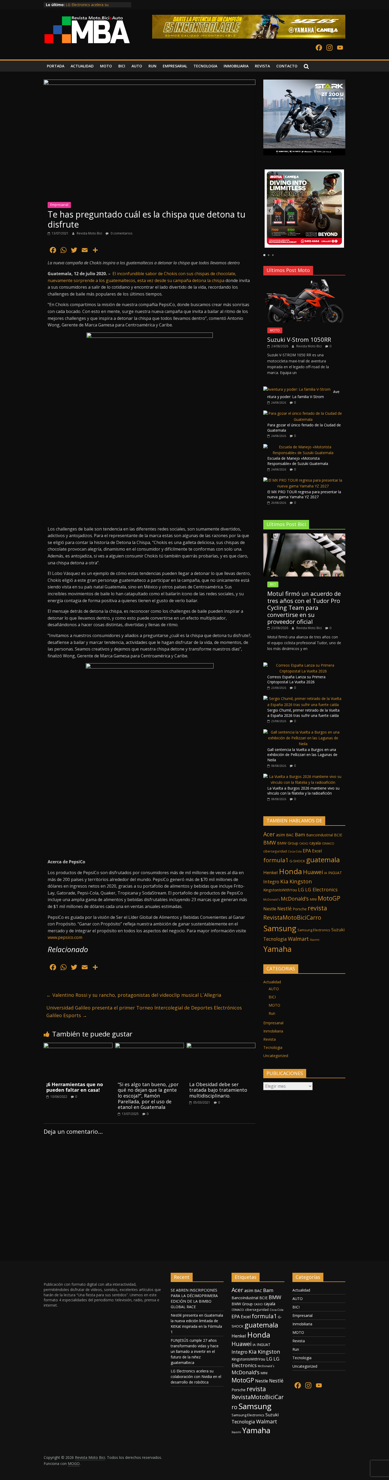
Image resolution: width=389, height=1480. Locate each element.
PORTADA (55, 65)
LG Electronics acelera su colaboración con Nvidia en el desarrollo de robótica (196, 1376)
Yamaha (277, 949)
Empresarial (59, 204)
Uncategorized (275, 1055)
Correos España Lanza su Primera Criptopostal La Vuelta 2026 (296, 679)
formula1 (275, 860)
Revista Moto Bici (90, 233)
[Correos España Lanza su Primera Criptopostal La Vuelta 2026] (303, 665)
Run (272, 1013)
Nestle (269, 909)
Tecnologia (275, 939)
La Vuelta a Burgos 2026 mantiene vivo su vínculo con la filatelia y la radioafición (303, 791)
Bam (300, 834)
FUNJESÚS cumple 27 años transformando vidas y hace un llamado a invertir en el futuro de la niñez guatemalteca (195, 1351)
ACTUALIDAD (82, 65)
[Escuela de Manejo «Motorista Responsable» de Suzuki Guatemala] (303, 446)
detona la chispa (208, 280)
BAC (290, 834)
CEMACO (328, 843)
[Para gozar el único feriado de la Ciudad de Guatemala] (303, 413)
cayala (315, 843)
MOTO (106, 65)
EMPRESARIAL (175, 65)
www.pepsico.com (65, 937)
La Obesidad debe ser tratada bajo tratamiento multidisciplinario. (218, 1090)
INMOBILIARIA (236, 65)
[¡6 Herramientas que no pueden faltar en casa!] (78, 1046)
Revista (269, 1039)
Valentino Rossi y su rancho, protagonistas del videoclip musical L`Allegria (133, 995)
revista (317, 908)
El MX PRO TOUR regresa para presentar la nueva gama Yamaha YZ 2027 (304, 494)
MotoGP (329, 898)
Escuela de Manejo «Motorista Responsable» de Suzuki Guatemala (297, 461)
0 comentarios (121, 233)
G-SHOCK (297, 861)
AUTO (137, 65)
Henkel (270, 872)
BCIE (338, 834)
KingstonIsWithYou (280, 889)
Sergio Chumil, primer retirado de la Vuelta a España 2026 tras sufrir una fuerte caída (303, 713)
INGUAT (335, 872)
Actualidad (272, 981)
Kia (284, 881)
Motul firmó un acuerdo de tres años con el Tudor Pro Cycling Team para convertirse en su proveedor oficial (304, 607)
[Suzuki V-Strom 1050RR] (304, 282)
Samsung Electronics (313, 930)
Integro (271, 881)
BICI (121, 65)
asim (280, 835)
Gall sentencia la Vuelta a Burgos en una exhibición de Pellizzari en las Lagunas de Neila (302, 754)
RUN (152, 65)
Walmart (298, 938)
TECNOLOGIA (205, 65)
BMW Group (287, 843)
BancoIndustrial (319, 834)
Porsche (300, 908)
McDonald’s (295, 898)
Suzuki (338, 930)
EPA (307, 850)
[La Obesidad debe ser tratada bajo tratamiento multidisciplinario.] (221, 1046)
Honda (290, 871)
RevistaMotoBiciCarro (292, 917)
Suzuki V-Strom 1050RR (299, 339)
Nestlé (284, 908)
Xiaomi (314, 940)
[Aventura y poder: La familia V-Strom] (297, 389)
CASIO (303, 843)
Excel (317, 851)
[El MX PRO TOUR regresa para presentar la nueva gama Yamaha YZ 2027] (303, 480)
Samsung (279, 928)
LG (301, 889)
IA (325, 872)
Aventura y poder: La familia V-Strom (303, 394)
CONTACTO (286, 65)
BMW (269, 842)
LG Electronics (321, 889)
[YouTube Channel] (340, 48)
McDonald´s (271, 899)
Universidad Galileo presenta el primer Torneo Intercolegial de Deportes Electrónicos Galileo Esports (144, 1011)
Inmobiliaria (273, 1031)
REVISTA (262, 65)
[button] (269, 211)
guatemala (323, 859)
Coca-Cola (295, 851)
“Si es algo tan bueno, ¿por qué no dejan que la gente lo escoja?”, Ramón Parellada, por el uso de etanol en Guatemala (148, 1095)
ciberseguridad (275, 851)
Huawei (313, 872)
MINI (313, 899)
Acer (269, 834)
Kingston (301, 881)
